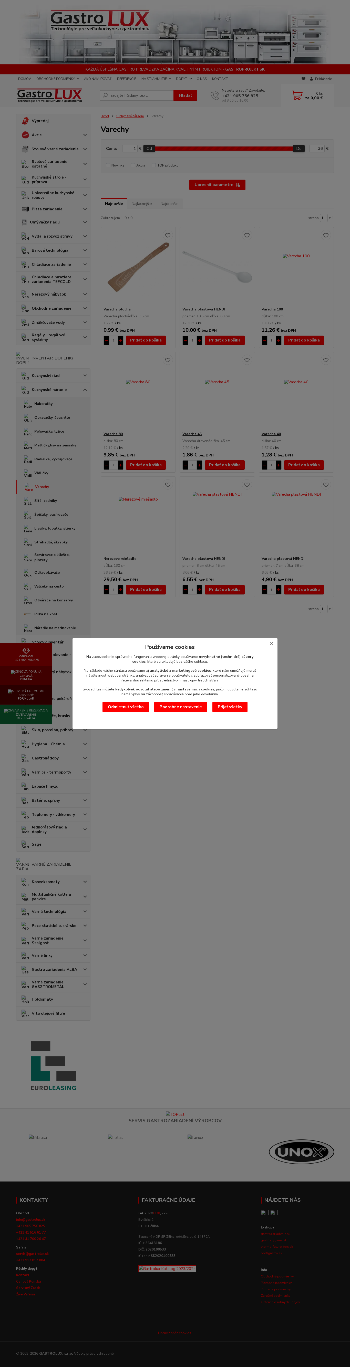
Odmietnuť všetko (126, 707)
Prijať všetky (230, 707)
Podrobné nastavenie (181, 707)
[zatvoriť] (271, 643)
